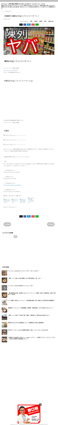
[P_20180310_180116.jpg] (15, 144)
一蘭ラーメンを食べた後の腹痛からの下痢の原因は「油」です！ (25, 278)
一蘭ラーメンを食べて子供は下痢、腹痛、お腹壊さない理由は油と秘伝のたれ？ (29, 315)
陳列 (45, 21)
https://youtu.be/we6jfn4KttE (11, 70)
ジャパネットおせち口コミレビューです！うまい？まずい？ (23, 271)
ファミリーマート (24, 21)
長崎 (31, 21)
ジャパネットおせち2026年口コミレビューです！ (21, 285)
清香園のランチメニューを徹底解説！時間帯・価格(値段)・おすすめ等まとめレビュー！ (31, 307)
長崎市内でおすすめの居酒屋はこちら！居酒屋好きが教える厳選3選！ (26, 322)
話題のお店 (50, 21)
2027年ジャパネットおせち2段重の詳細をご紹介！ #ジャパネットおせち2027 (28, 330)
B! (29, 24)
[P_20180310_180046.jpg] (15, 140)
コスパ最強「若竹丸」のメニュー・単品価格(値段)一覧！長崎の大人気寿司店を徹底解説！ (31, 300)
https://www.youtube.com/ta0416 (12, 172)
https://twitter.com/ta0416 (10, 178)
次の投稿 (7, 224)
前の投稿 (50, 224)
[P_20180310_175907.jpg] (15, 135)
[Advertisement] (29, 252)
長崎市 (40, 21)
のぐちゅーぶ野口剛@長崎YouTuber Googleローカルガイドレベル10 (23, 4)
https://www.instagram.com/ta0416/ (12, 185)
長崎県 (35, 21)
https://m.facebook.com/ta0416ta (12, 191)
